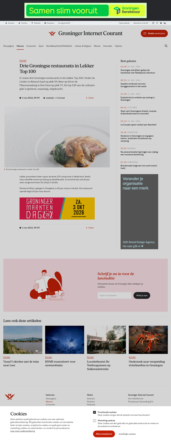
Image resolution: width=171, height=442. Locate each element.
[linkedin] (165, 23)
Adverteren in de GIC (140, 23)
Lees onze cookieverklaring (22, 431)
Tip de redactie (124, 23)
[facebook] (157, 23)
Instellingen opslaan (127, 434)
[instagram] (153, 23)
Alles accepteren (104, 433)
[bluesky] (161, 23)
